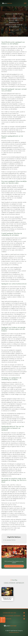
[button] (24, 613)
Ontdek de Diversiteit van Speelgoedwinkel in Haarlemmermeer (7, 598)
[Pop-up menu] (25, 3)
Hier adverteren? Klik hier (10, 540)
